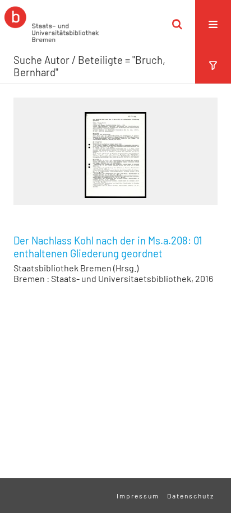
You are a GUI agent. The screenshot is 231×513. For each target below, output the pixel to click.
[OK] (177, 24)
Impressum (138, 496)
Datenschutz (190, 496)
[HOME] (51, 24)
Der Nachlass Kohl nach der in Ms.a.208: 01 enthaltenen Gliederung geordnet (107, 247)
